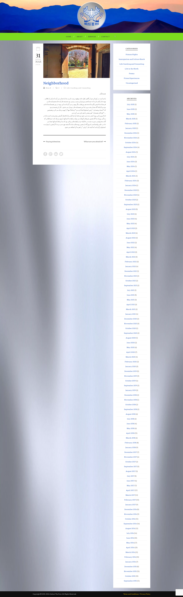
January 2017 (130, 505)
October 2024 (130, 143)
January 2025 (130, 128)
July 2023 (130, 214)
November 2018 (130, 400)
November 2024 (130, 138)
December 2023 (131, 190)
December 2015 (130, 567)
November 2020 (130, 324)
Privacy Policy (145, 594)
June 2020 (131, 343)
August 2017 (130, 471)
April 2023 (130, 228)
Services (92, 36)
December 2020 (130, 319)
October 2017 (130, 462)
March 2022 (130, 257)
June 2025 (130, 109)
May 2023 (130, 224)
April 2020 (130, 352)
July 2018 (130, 419)
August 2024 (131, 152)
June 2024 (131, 162)
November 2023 (130, 195)
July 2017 (130, 476)
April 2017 (130, 490)
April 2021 (130, 305)
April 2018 (130, 433)
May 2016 (130, 543)
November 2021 (130, 276)
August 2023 (130, 209)
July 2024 (130, 157)
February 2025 (130, 124)
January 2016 (130, 562)
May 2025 (130, 114)
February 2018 (130, 443)
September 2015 (130, 581)
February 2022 (130, 262)
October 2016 (130, 519)
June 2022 (130, 243)
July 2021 (130, 290)
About (80, 36)
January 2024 (130, 185)
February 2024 (131, 181)
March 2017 (130, 495)
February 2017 (130, 500)
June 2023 (130, 219)
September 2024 (130, 147)
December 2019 (130, 371)
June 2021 (130, 295)
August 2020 (131, 338)
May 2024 (131, 166)
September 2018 (130, 409)
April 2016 (130, 548)
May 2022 (130, 247)
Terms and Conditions (131, 594)
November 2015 (130, 571)
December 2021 (131, 271)
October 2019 (130, 381)
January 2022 (130, 266)
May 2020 (130, 347)
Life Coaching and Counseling (79, 88)
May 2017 (130, 486)
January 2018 (130, 447)
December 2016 (130, 509)
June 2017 (130, 481)
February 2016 (130, 557)
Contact (105, 36)
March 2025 (130, 119)
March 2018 (130, 438)
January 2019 (130, 390)
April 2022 (130, 252)
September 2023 (130, 204)
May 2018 (130, 428)
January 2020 (130, 366)
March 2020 (130, 357)
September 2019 (130, 386)
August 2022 (130, 238)
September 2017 (130, 467)
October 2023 (130, 200)
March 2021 (130, 309)
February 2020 (131, 362)
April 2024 (130, 171)
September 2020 (130, 333)
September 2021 (130, 285)
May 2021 (130, 300)
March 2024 (130, 176)
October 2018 (130, 405)
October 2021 (130, 281)
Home (68, 36)
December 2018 (130, 395)
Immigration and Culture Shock (132, 59)
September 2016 (130, 524)
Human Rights (132, 54)
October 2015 (130, 576)
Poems (131, 74)
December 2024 (130, 133)
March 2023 (130, 233)
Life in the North (132, 69)
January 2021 (130, 314)
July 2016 (130, 533)
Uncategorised (132, 83)
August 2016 (130, 528)
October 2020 (130, 328)
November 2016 (130, 514)
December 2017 (130, 452)
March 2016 (130, 552)
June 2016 (130, 538)
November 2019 (130, 376)
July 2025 (130, 104)
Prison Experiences (131, 78)
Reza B (48, 88)
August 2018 (130, 414)
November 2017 (130, 457)
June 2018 (130, 424)
